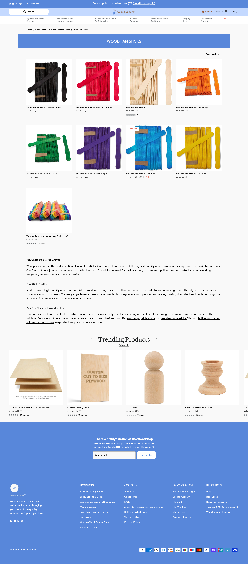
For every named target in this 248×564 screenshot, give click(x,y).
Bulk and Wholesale (135, 512)
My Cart (177, 502)
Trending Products (124, 339)
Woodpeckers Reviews (218, 512)
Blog (208, 491)
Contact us (130, 497)
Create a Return (182, 517)
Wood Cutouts (88, 507)
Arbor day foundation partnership (143, 507)
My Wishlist (179, 507)
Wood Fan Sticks (80, 30)
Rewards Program (216, 502)
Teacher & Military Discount (222, 507)
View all (124, 345)
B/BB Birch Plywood (91, 491)
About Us (129, 491)
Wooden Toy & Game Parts (95, 522)
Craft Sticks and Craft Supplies (97, 502)
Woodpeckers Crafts (26, 549)
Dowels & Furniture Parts (94, 512)
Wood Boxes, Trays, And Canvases (159, 20)
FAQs (127, 502)
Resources (212, 497)
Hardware (85, 517)
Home (29, 30)
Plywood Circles (89, 527)
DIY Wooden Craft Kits (206, 20)
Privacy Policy (132, 522)
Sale (224, 19)
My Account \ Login (184, 491)
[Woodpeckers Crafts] (124, 12)
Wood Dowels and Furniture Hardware (65, 20)
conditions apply (144, 3)
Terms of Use (131, 517)
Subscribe (146, 455)
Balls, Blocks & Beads (92, 497)
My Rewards (180, 512)
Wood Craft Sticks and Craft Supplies (105, 20)
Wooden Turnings (134, 20)
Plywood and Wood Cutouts (35, 20)
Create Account (181, 497)
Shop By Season (186, 20)
